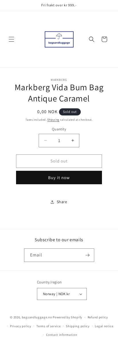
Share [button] (62, 201)
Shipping (53, 119)
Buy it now (59, 177)
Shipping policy (78, 326)
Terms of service (48, 326)
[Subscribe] (87, 255)
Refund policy (98, 317)
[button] (11, 39)
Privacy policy (20, 326)
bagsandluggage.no (37, 317)
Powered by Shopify (67, 317)
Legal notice (104, 326)
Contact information (61, 335)
